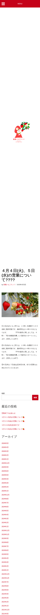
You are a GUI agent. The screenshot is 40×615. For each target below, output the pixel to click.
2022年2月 (5, 602)
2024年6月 (5, 507)
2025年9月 (5, 467)
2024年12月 (5, 495)
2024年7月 (5, 503)
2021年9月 (5, 614)
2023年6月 (5, 550)
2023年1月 (5, 570)
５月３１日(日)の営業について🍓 (13, 417)
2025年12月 (5, 463)
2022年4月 (5, 594)
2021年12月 (5, 610)
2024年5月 (5, 511)
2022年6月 (5, 586)
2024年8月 (5, 499)
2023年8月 (5, 542)
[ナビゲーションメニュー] (4, 4)
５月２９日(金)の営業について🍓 (13, 421)
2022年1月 (5, 606)
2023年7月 (5, 546)
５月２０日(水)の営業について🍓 (13, 429)
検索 (3, 393)
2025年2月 (5, 487)
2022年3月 (5, 598)
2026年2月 (5, 455)
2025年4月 (5, 479)
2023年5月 (5, 554)
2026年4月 (5, 447)
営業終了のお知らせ (8, 413)
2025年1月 (5, 491)
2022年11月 (5, 578)
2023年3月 (5, 562)
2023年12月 (5, 530)
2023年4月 (5, 558)
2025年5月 (5, 475)
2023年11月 (5, 534)
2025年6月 (5, 471)
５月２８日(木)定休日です (10, 425)
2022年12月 (5, 574)
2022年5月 (5, 590)
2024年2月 (5, 522)
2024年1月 (5, 526)
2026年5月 (5, 443)
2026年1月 (5, 459)
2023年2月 (5, 566)
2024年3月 (5, 518)
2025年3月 (5, 483)
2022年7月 (5, 582)
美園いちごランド (9, 284)
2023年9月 (5, 538)
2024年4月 (5, 514)
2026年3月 (5, 451)
